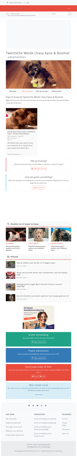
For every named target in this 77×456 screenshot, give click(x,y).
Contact (65, 419)
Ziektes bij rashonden (13, 423)
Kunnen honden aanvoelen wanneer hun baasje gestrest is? (43, 296)
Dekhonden (57, 91)
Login (27, 3)
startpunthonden (7, 8)
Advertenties (27, 91)
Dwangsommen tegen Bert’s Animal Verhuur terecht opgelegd (39, 285)
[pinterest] (45, 405)
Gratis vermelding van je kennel (45, 419)
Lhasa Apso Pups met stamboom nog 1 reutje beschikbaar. (21, 133)
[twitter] (33, 405)
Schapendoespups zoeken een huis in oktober (13, 248)
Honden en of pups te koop (24, 224)
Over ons (65, 434)
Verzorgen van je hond (14, 427)
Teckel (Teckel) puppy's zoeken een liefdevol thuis (37, 248)
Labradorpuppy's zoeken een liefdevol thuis (59, 248)
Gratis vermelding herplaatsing (45, 423)
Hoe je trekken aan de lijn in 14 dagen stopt (36, 263)
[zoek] (69, 13)
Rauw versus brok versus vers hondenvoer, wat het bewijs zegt (42, 274)
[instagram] (41, 405)
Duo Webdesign (44, 447)
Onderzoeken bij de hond (15, 435)
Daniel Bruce (50, 451)
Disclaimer (66, 429)
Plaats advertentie (15, 3)
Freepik (43, 451)
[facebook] (29, 405)
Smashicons (58, 451)
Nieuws (14, 256)
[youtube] (37, 405)
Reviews (13, 91)
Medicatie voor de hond (14, 431)
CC (39, 451)
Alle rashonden (11, 419)
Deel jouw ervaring (40, 168)
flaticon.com (34, 451)
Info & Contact (42, 91)
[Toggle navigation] (69, 8)
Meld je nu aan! (38, 188)
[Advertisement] (38, 34)
